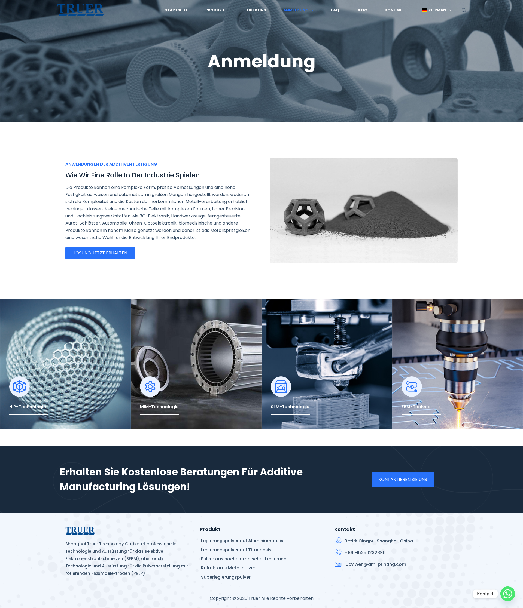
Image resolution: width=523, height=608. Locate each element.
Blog (361, 10)
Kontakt (395, 10)
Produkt (215, 10)
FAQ (335, 10)
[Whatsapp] (507, 593)
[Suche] (464, 10)
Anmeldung (296, 10)
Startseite (176, 10)
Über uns (256, 10)
